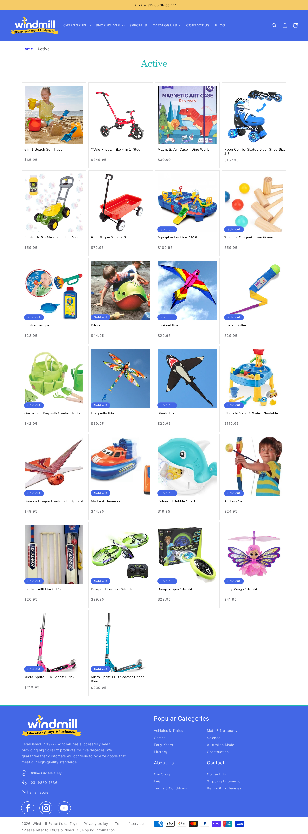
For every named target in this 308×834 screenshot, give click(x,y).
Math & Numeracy (222, 730)
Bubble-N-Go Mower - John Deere (52, 237)
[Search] (274, 25)
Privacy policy (96, 823)
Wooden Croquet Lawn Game (248, 237)
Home (27, 48)
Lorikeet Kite (168, 325)
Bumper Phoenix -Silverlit (112, 589)
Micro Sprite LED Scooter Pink (49, 677)
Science (213, 738)
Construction (218, 752)
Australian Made (220, 745)
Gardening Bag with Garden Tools (52, 413)
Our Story (162, 774)
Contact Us (216, 774)
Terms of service (129, 823)
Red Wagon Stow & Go (109, 237)
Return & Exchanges (224, 788)
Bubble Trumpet (37, 325)
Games (160, 738)
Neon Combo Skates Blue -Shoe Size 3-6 (255, 151)
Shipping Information (225, 781)
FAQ (157, 781)
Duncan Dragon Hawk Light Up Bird (53, 501)
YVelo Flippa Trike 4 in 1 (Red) (116, 149)
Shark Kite (166, 413)
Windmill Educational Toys (55, 823)
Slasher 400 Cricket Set (44, 589)
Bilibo (95, 325)
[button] (76, 25)
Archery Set (234, 501)
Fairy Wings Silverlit (240, 589)
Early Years (163, 745)
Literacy (161, 752)
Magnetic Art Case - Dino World (184, 149)
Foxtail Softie (235, 325)
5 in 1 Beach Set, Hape (43, 149)
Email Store (39, 792)
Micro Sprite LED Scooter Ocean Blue (118, 679)
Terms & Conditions (170, 788)
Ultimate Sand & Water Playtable (251, 413)
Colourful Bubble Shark (177, 501)
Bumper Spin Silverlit (175, 589)
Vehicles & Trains (168, 730)
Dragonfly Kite (102, 413)
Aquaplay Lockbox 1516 (177, 237)
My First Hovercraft (107, 501)
